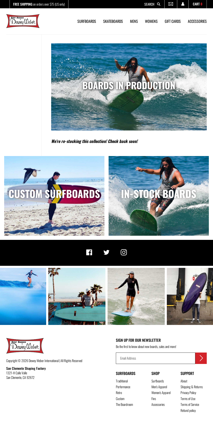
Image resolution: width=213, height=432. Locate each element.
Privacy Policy (188, 392)
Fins (153, 398)
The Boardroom (124, 404)
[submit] (201, 358)
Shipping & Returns (192, 386)
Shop (155, 373)
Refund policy (188, 410)
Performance (123, 386)
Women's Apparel (161, 392)
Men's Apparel (159, 386)
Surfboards (125, 373)
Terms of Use (188, 398)
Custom (120, 398)
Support (187, 373)
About (184, 380)
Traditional (122, 380)
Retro (119, 392)
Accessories (158, 404)
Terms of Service (190, 404)
